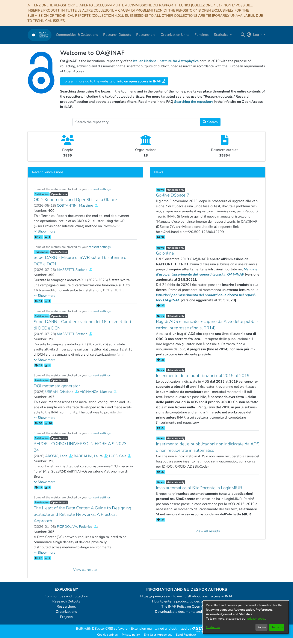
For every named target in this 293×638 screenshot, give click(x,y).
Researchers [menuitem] (146, 34)
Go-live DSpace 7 (172, 195)
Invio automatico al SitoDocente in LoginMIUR (199, 488)
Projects (66, 616)
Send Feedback (186, 635)
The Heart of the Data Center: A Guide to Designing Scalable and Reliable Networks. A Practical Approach (82, 514)
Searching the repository (193, 101)
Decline (261, 627)
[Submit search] (243, 34)
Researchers (66, 606)
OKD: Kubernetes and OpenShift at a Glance (75, 200)
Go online (165, 253)
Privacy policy (131, 635)
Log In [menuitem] (258, 34)
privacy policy (256, 619)
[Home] (39, 35)
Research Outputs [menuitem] (117, 34)
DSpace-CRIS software (110, 628)
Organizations (66, 611)
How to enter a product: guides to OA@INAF (186, 601)
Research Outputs (66, 601)
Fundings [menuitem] (202, 34)
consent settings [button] (100, 189)
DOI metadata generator (57, 386)
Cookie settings (107, 635)
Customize (213, 627)
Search (212, 122)
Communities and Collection (66, 596)
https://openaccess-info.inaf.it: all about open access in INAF (186, 596)
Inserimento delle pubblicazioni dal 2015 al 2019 (202, 376)
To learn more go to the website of (112, 81)
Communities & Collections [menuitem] (77, 34)
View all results (85, 569)
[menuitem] (222, 34)
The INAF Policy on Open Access (186, 606)
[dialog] (246, 617)
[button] (45, 231)
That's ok (276, 627)
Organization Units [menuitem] (175, 34)
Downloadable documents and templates (187, 611)
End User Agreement (158, 635)
